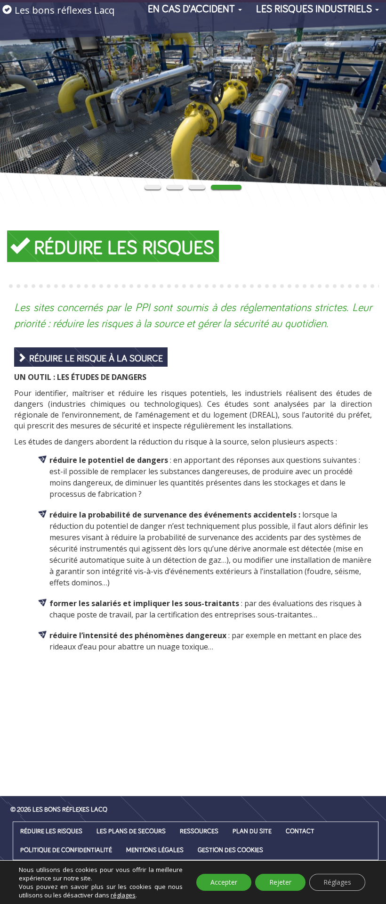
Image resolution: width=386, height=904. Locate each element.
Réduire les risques (51, 831)
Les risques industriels (315, 9)
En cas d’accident (192, 9)
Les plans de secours (131, 831)
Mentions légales (155, 850)
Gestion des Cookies (230, 850)
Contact (300, 831)
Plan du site (252, 831)
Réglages (337, 882)
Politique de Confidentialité (66, 850)
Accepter (223, 882)
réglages (123, 895)
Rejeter (280, 882)
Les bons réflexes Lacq (64, 10)
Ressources (199, 831)
